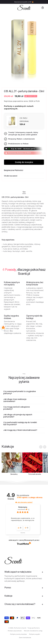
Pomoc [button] (7, 587)
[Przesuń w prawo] (44, 447)
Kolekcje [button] (8, 596)
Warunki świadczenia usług (33, 631)
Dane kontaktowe (25, 637)
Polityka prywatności (15, 631)
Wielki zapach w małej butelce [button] (17, 572)
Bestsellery (14, 474)
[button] (4, 7)
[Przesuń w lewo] (40, 447)
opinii (30, 497)
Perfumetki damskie (34, 474)
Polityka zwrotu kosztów (18, 634)
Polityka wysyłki (34, 634)
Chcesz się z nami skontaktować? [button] (19, 604)
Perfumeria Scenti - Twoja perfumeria (27, 628)
